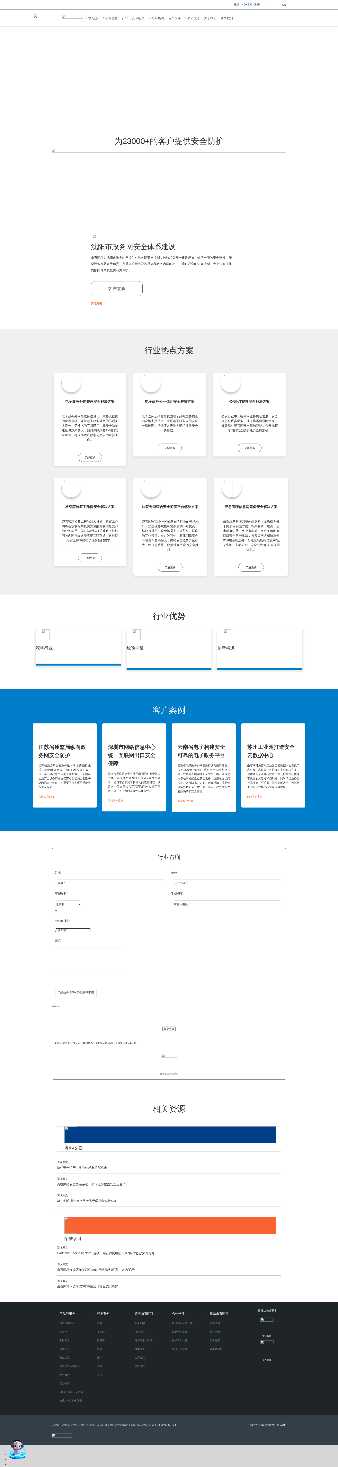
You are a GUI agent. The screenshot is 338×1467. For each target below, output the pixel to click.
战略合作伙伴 (179, 1331)
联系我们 (226, 18)
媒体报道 (140, 1349)
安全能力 (138, 18)
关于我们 (210, 18)
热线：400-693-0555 (70, 1400)
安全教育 (64, 1383)
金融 (99, 1323)
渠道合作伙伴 (179, 1349)
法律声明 (253, 1424)
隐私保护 (281, 1424)
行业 (125, 18)
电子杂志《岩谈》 (145, 1340)
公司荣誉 (140, 1331)
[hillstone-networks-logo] (45, 15)
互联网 (101, 1331)
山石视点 (140, 1357)
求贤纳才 (140, 1366)
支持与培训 (156, 18)
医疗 (99, 1357)
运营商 (101, 1340)
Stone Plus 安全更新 (71, 1392)
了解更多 (89, 457)
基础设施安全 (67, 1323)
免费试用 (215, 1323)
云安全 (63, 1331)
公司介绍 (140, 1323)
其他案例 (98, 303)
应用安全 (64, 1349)
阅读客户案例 (46, 796)
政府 (99, 1366)
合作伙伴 (174, 18)
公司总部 (215, 1340)
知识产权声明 (268, 1424)
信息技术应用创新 (69, 1366)
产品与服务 (110, 18)
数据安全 (64, 1340)
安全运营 (64, 1357)
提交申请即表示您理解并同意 (77, 992)
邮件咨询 (215, 1331)
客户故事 (116, 288)
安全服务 (64, 1374)
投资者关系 (192, 18)
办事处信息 (216, 1349)
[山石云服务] (270, 4)
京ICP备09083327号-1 (164, 1424)
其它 (99, 1374)
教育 (99, 1349)
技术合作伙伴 (179, 1340)
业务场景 (92, 18)
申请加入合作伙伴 (182, 1323)
